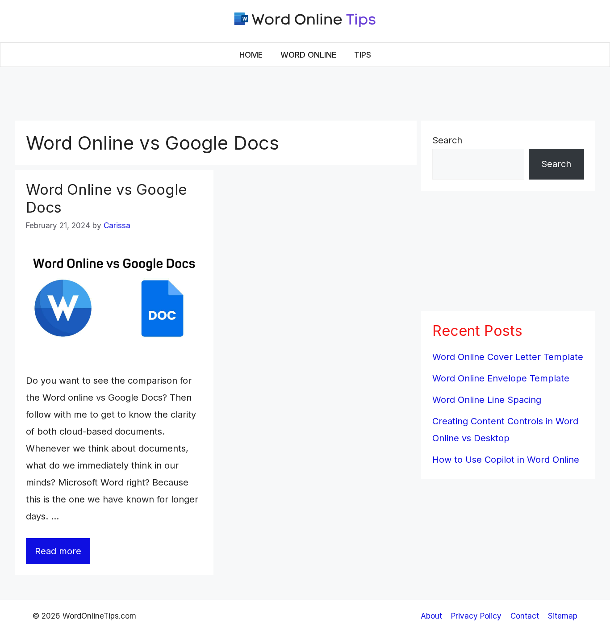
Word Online (308, 54)
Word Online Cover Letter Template (507, 357)
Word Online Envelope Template (500, 378)
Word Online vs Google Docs (106, 198)
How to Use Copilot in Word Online (505, 459)
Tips (362, 54)
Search (447, 140)
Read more (58, 551)
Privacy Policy (476, 615)
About (431, 615)
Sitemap (562, 615)
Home (251, 54)
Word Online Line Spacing (486, 399)
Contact (524, 615)
